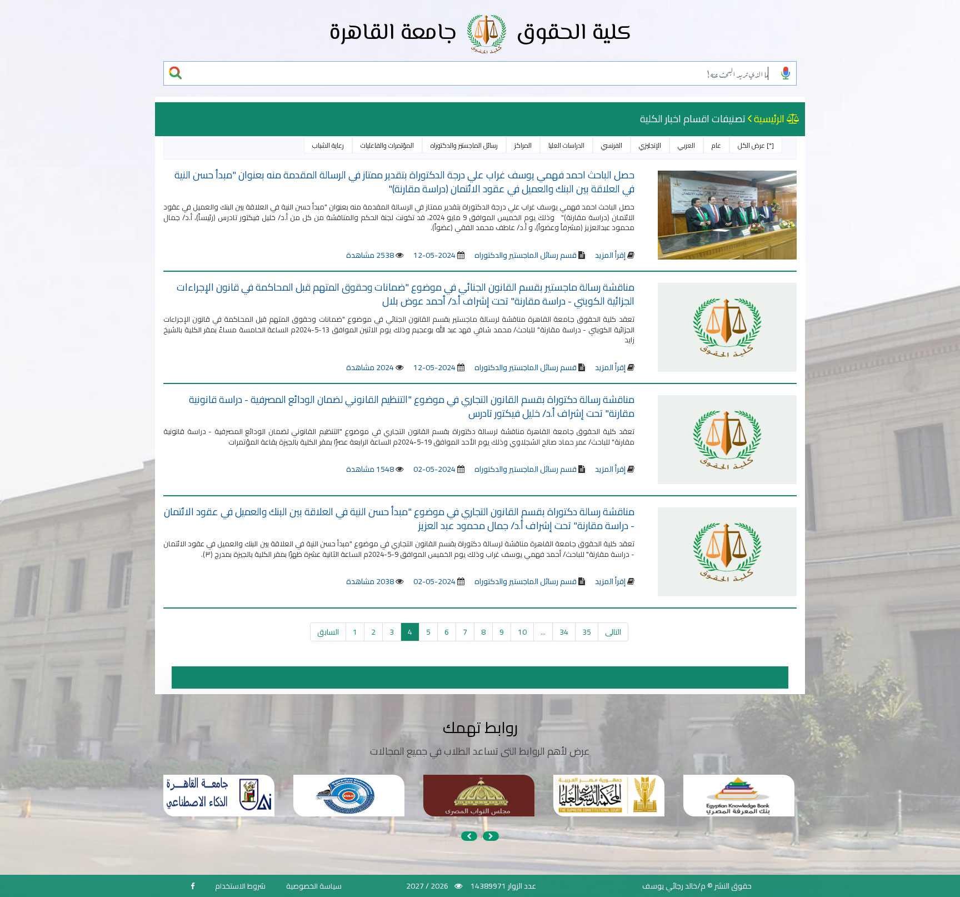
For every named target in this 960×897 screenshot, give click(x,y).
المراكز (523, 145)
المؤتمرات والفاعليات (387, 145)
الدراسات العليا (566, 145)
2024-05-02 (434, 469)
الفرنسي (611, 145)
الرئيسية (769, 118)
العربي (686, 145)
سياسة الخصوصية (314, 886)
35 (586, 632)
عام (716, 145)
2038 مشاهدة (370, 581)
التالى (613, 632)
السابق (328, 632)
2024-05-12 (434, 255)
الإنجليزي (650, 145)
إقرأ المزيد (610, 255)
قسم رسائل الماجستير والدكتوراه (525, 255)
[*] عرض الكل (756, 145)
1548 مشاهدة (370, 469)
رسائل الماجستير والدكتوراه (464, 145)
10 (522, 632)
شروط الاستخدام (240, 886)
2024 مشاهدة (370, 367)
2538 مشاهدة (370, 255)
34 (563, 632)
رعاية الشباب (328, 145)
